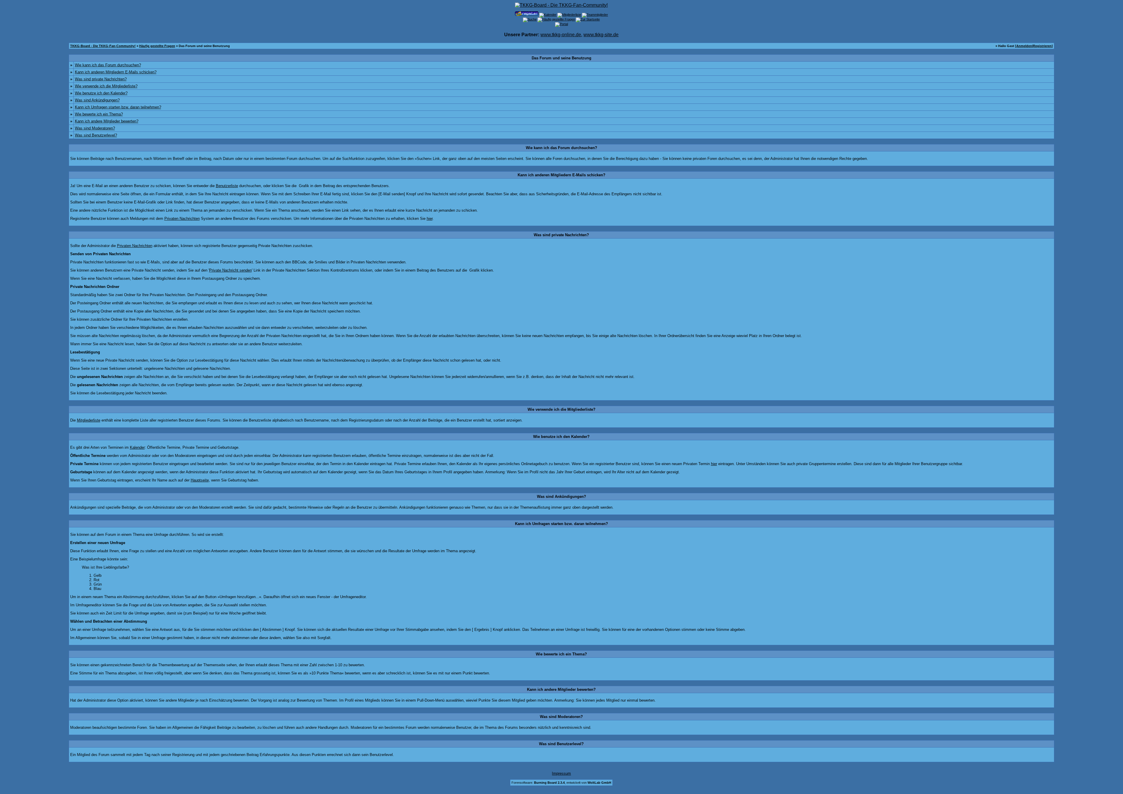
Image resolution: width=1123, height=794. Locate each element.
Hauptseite (200, 480)
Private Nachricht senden (230, 270)
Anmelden (1024, 46)
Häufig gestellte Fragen (157, 46)
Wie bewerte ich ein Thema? (99, 114)
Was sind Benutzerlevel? (96, 135)
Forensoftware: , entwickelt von (561, 782)
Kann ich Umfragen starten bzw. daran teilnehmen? (118, 107)
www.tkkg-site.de (601, 34)
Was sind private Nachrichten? (101, 79)
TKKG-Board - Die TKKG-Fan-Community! (103, 46)
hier (430, 218)
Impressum (561, 773)
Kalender (137, 447)
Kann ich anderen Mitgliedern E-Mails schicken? (115, 72)
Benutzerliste (227, 186)
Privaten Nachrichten (182, 218)
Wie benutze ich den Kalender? (101, 93)
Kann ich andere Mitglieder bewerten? (106, 121)
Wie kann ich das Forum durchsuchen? (108, 65)
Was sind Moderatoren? (95, 128)
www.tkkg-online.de (560, 34)
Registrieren (1042, 46)
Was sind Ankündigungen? (97, 100)
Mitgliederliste (88, 420)
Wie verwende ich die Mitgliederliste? (106, 86)
